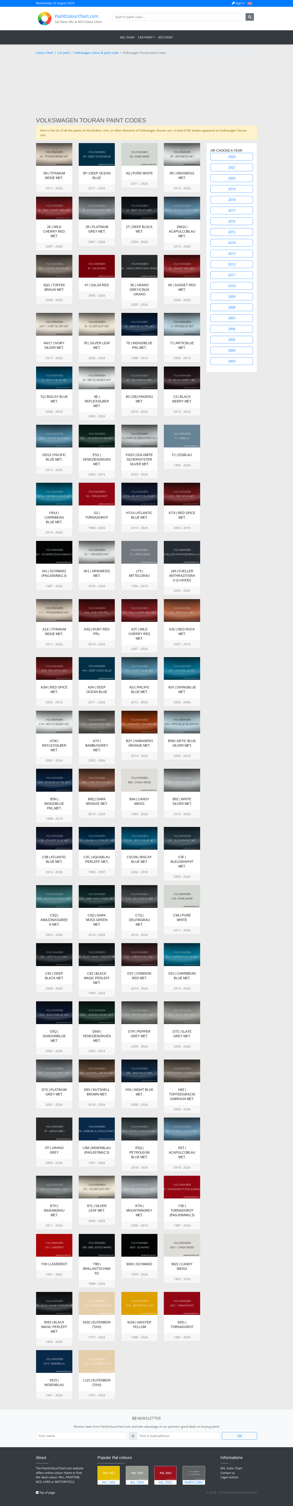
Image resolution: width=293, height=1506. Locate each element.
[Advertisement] (146, 87)
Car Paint (145, 37)
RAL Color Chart (231, 1468)
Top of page (46, 1492)
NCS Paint (165, 37)
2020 (231, 178)
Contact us (227, 1473)
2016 (231, 221)
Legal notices (229, 1477)
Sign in (240, 3)
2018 (231, 200)
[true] (250, 17)
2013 (231, 253)
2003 (231, 361)
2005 (231, 339)
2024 (231, 156)
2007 (231, 318)
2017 (231, 210)
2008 (231, 307)
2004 (231, 350)
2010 (231, 286)
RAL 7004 (137, 1482)
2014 (231, 243)
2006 (231, 329)
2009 (231, 296)
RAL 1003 (108, 1482)
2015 (231, 232)
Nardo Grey (194, 1482)
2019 (231, 189)
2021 (231, 167)
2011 (231, 275)
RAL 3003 (165, 1482)
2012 (231, 264)
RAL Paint (127, 37)
